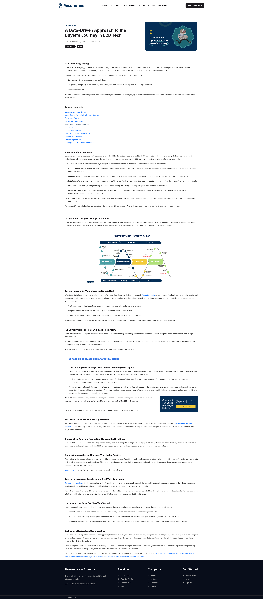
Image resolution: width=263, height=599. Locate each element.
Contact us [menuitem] (162, 5)
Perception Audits (72, 118)
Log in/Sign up (194, 5)
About (153, 575)
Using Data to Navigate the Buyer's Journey (82, 115)
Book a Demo (191, 575)
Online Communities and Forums (77, 133)
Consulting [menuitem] (107, 5)
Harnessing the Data (73, 140)
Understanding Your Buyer (75, 112)
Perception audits (148, 295)
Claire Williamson (72, 42)
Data (80, 46)
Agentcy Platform (128, 579)
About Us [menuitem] (151, 5)
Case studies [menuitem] (129, 5)
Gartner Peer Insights (73, 137)
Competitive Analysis (73, 130)
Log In (188, 579)
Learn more (69, 470)
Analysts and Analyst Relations (77, 124)
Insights (154, 579)
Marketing (70, 46)
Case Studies (126, 582)
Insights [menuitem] (141, 5)
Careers (154, 582)
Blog (122, 586)
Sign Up (189, 582)
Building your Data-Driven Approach (79, 143)
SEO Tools (69, 127)
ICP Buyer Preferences (74, 121)
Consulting (125, 575)
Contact (154, 586)
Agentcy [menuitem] (118, 5)
